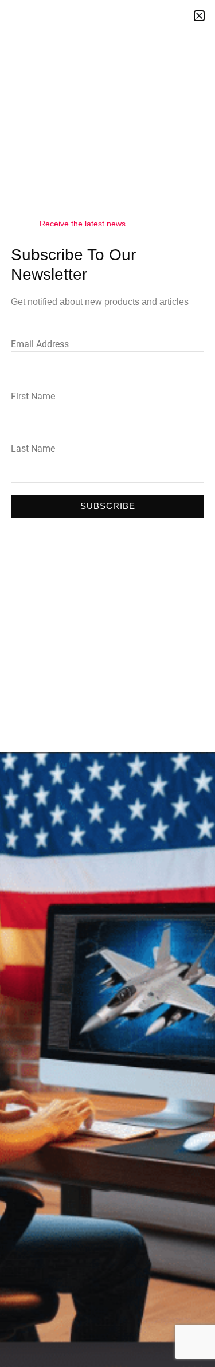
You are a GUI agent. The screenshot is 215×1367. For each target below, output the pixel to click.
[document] (107, 683)
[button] (199, 15)
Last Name (33, 448)
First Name (33, 396)
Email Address (40, 344)
